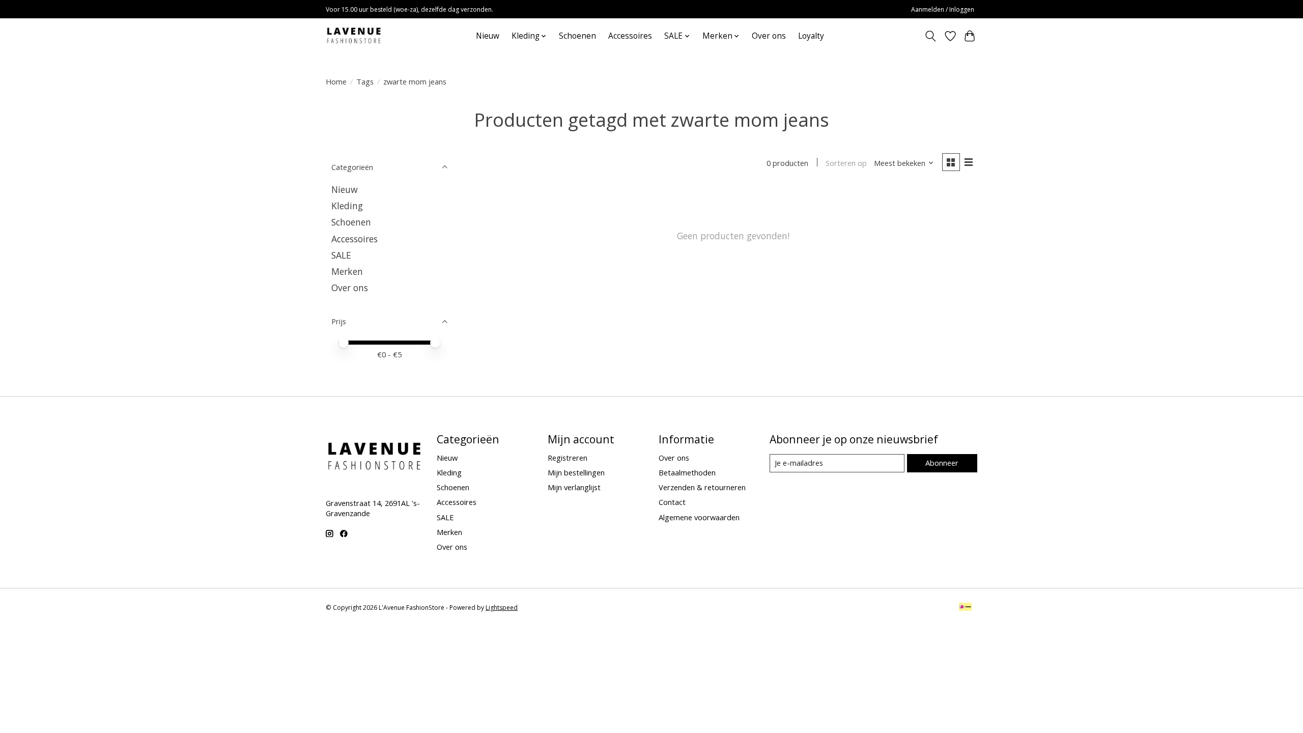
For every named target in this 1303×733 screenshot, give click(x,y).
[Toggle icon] (930, 36)
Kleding (347, 206)
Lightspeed (502, 607)
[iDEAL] (965, 608)
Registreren (567, 458)
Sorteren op (846, 163)
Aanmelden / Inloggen (942, 9)
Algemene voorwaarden (699, 517)
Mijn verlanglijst (574, 487)
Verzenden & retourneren (702, 487)
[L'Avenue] (354, 36)
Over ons (769, 36)
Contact (672, 502)
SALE (341, 255)
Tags (365, 81)
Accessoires (630, 36)
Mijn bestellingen (576, 472)
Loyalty (811, 36)
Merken (347, 271)
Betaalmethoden (687, 472)
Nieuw (487, 36)
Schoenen (577, 36)
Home (336, 81)
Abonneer (941, 463)
